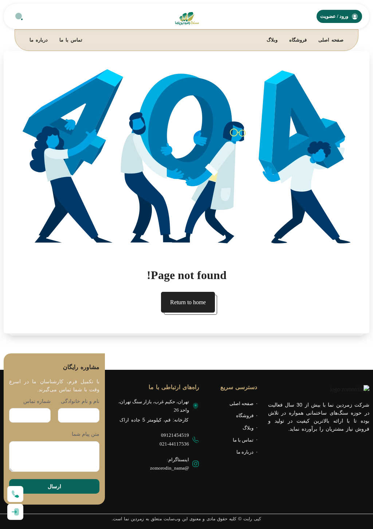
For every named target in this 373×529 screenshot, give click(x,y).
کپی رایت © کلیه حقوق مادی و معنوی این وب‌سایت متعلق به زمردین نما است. (186, 518)
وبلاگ (272, 40)
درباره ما (39, 40)
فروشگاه (298, 40)
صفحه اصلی (330, 40)
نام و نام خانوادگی (80, 401)
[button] (19, 16)
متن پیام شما (85, 434)
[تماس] (15, 494)
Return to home (188, 302)
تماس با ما (70, 40)
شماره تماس (37, 401)
